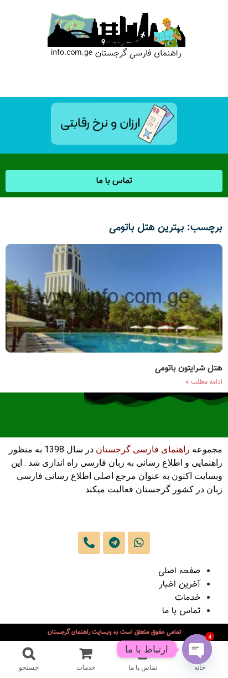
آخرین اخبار (179, 585)
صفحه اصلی (179, 571)
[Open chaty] (197, 649)
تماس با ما (181, 611)
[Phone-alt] (89, 543)
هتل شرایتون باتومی (188, 368)
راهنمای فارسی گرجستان (143, 449)
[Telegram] (114, 543)
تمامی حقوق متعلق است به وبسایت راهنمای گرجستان (114, 632)
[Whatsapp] (139, 543)
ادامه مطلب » (203, 382)
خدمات (187, 598)
